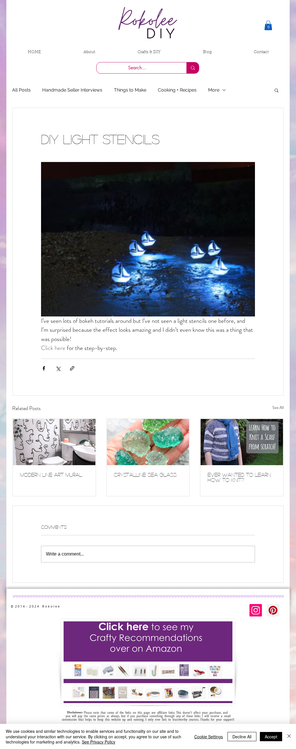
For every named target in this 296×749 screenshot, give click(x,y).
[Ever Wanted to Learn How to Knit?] (242, 442)
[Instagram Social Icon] (255, 610)
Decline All (241, 736)
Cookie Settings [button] (208, 736)
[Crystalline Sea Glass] (148, 442)
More (213, 90)
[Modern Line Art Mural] (54, 442)
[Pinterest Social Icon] (273, 610)
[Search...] (192, 67)
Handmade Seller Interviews (72, 90)
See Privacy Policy (98, 742)
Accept (271, 736)
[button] (268, 25)
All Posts (21, 90)
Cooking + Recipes (177, 90)
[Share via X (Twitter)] (58, 368)
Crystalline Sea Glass (145, 474)
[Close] (289, 736)
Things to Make (130, 90)
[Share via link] (72, 368)
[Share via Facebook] (44, 368)
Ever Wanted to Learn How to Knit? (239, 477)
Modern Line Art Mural (51, 474)
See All (278, 407)
